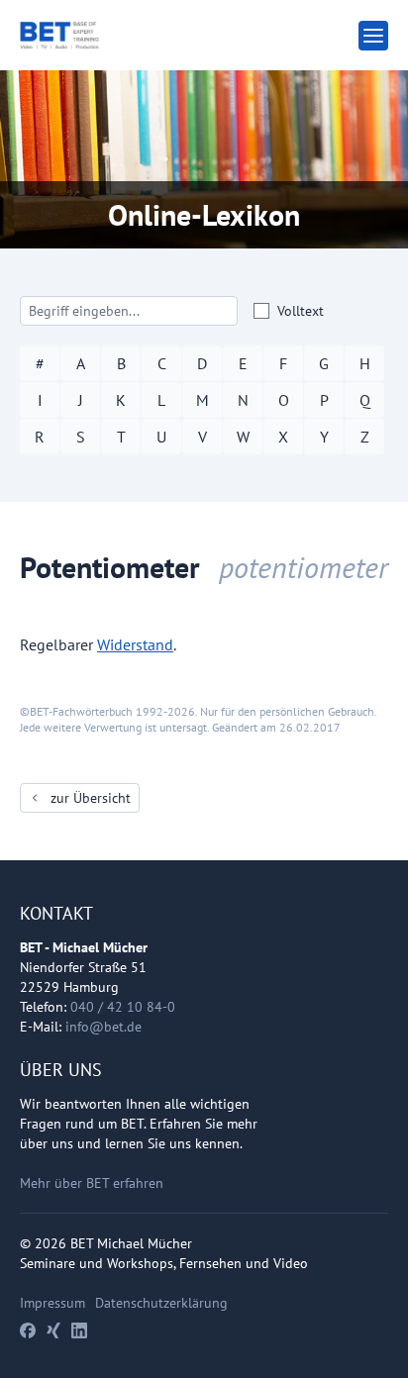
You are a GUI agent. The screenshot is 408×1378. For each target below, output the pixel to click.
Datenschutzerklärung (161, 1303)
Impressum (52, 1303)
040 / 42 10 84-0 (122, 1007)
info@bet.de (103, 1026)
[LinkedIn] (79, 1330)
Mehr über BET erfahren (91, 1183)
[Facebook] (28, 1330)
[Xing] (53, 1330)
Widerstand (135, 644)
